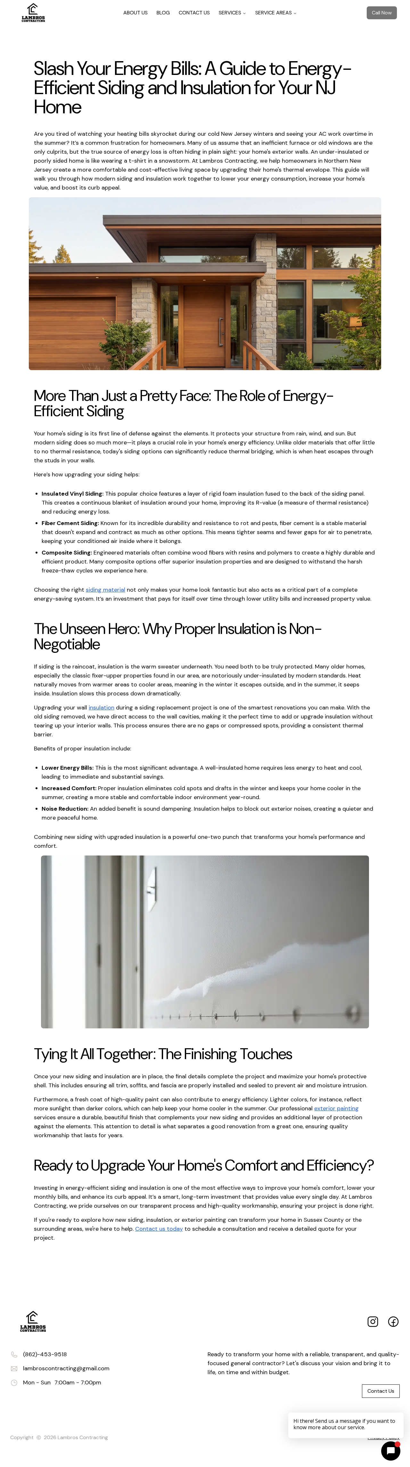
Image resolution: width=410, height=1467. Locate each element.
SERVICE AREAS (273, 12)
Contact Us (380, 1391)
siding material (105, 590)
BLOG (163, 12)
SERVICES (230, 12)
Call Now (382, 12)
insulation (101, 707)
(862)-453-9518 (45, 1354)
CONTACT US (194, 12)
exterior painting (336, 1108)
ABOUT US (135, 12)
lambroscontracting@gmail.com (66, 1368)
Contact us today (159, 1229)
